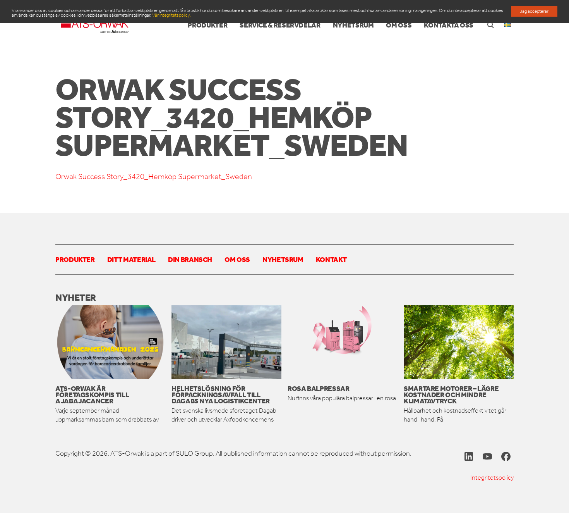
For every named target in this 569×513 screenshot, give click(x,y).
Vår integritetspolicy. (171, 15)
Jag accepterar (534, 11)
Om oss (237, 259)
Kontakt (331, 259)
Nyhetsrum (282, 259)
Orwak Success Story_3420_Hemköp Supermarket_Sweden (153, 176)
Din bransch (190, 259)
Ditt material (131, 259)
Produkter (75, 259)
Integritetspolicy (492, 477)
